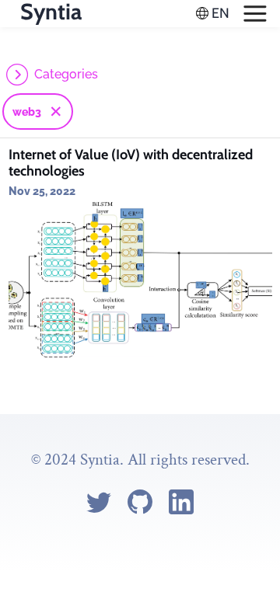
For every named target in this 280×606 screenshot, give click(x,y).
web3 (26, 112)
